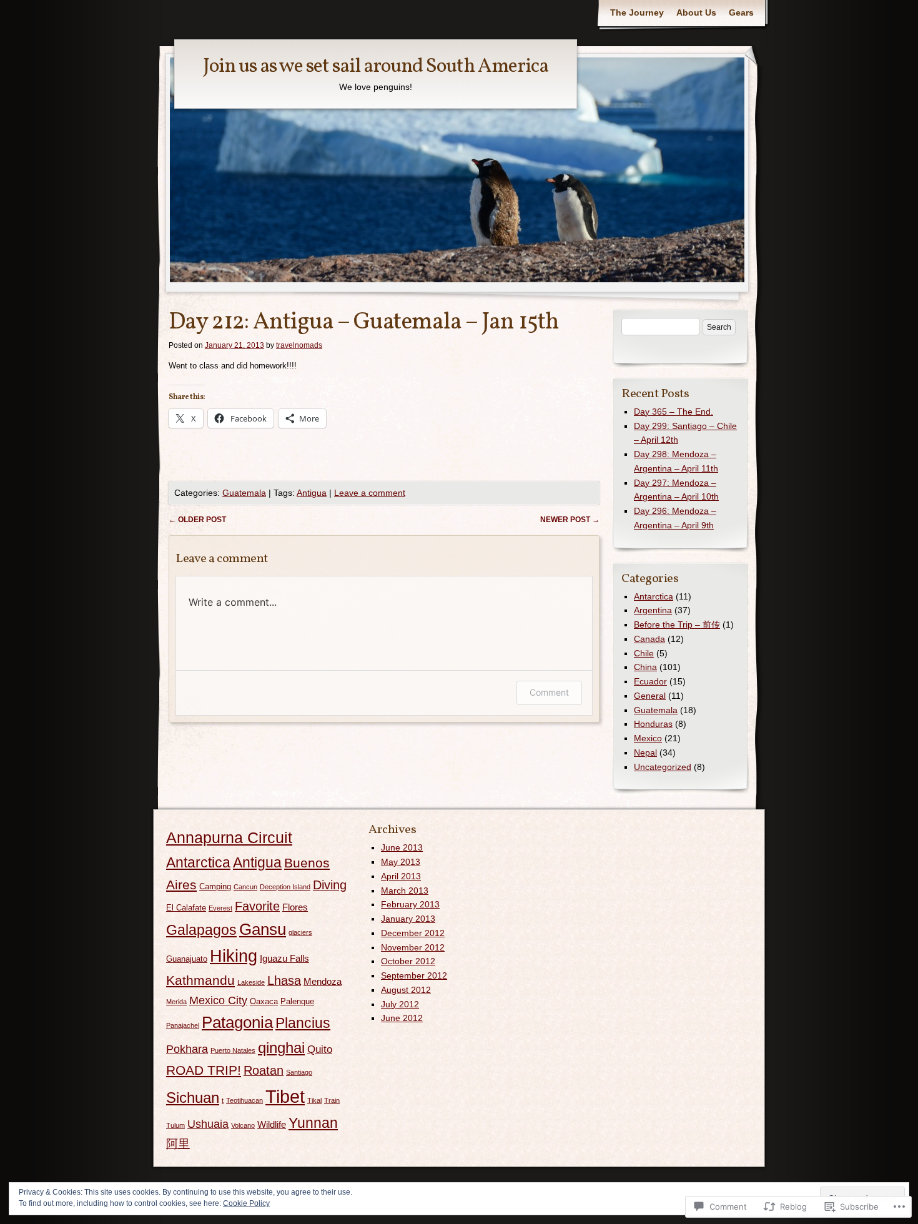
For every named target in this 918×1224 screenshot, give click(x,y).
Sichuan (192, 1098)
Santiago (299, 1072)
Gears (741, 12)
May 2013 (400, 862)
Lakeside (251, 982)
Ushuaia (208, 1124)
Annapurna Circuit (229, 837)
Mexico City (218, 1000)
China (645, 667)
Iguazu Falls (284, 958)
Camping (215, 886)
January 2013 (408, 919)
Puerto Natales (232, 1050)
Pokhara (187, 1049)
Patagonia (237, 1022)
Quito (319, 1049)
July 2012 (400, 1004)
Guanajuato (186, 959)
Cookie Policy (246, 1203)
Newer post (570, 519)
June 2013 (402, 847)
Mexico (648, 738)
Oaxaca (264, 1001)
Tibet (285, 1096)
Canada (649, 639)
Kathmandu (200, 980)
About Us (696, 12)
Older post (197, 519)
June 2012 (402, 1018)
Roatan (264, 1070)
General (650, 696)
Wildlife (271, 1124)
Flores (295, 907)
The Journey (637, 12)
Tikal (314, 1100)
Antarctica (653, 596)
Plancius (302, 1023)
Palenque (297, 1001)
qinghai (281, 1048)
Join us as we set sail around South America (375, 67)
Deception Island (285, 887)
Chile (644, 653)
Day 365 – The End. (673, 412)
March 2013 (404, 891)
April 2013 (401, 876)
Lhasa (284, 980)
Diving (330, 885)
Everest (220, 908)
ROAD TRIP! (203, 1070)
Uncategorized (662, 767)
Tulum (175, 1125)
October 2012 (408, 961)
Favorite (257, 906)
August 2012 (406, 990)
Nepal (645, 753)
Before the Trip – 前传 (677, 624)
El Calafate (186, 907)
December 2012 (413, 933)
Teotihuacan (244, 1100)
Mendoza (323, 981)
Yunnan (313, 1123)
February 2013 (410, 904)
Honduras (653, 724)
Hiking (233, 956)
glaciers (300, 932)
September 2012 (414, 975)
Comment (549, 692)
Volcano (243, 1125)
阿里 (178, 1143)
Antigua (312, 493)
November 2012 (413, 947)
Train (332, 1100)
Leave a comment (369, 493)
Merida (176, 1001)
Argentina (653, 610)
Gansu (262, 929)
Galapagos (201, 930)
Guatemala (244, 493)
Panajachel (182, 1025)
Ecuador (650, 681)
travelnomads (299, 345)
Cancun (245, 887)
